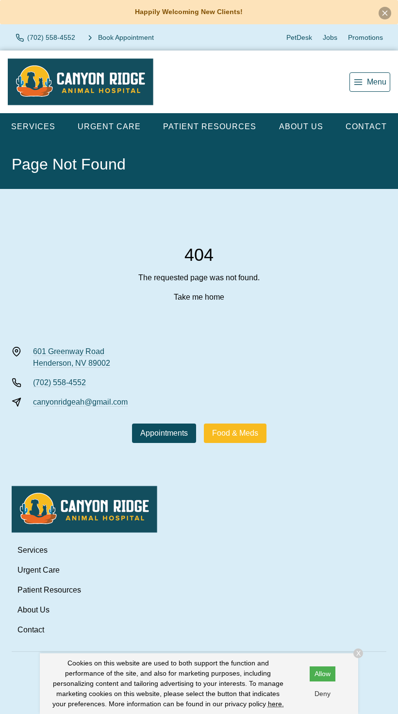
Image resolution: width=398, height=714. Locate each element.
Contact (366, 126)
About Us (301, 126)
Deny (323, 693)
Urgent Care (109, 126)
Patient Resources (209, 126)
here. (276, 704)
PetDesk (299, 37)
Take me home (199, 297)
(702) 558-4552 (59, 382)
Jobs (330, 37)
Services (33, 126)
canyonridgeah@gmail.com (80, 402)
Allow (323, 674)
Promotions (365, 37)
